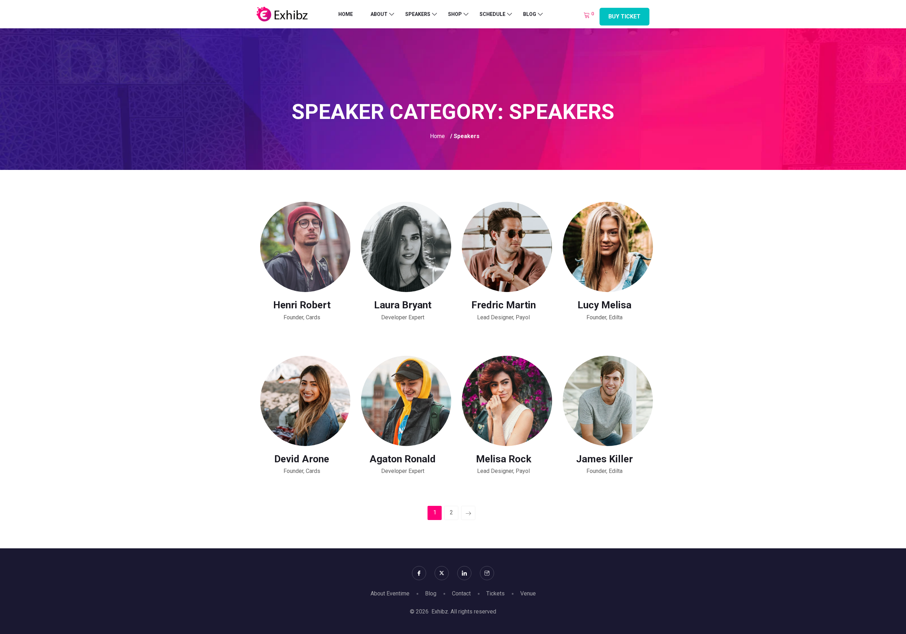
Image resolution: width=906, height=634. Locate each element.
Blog (529, 14)
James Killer (604, 459)
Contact (461, 593)
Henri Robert (302, 305)
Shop (455, 14)
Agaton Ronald (402, 459)
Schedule (492, 14)
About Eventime (390, 593)
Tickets (495, 593)
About (379, 14)
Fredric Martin (503, 305)
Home (345, 14)
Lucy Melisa (604, 305)
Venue (528, 593)
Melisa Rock (503, 459)
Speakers (417, 14)
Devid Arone (301, 459)
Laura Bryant (402, 305)
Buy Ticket (624, 16)
